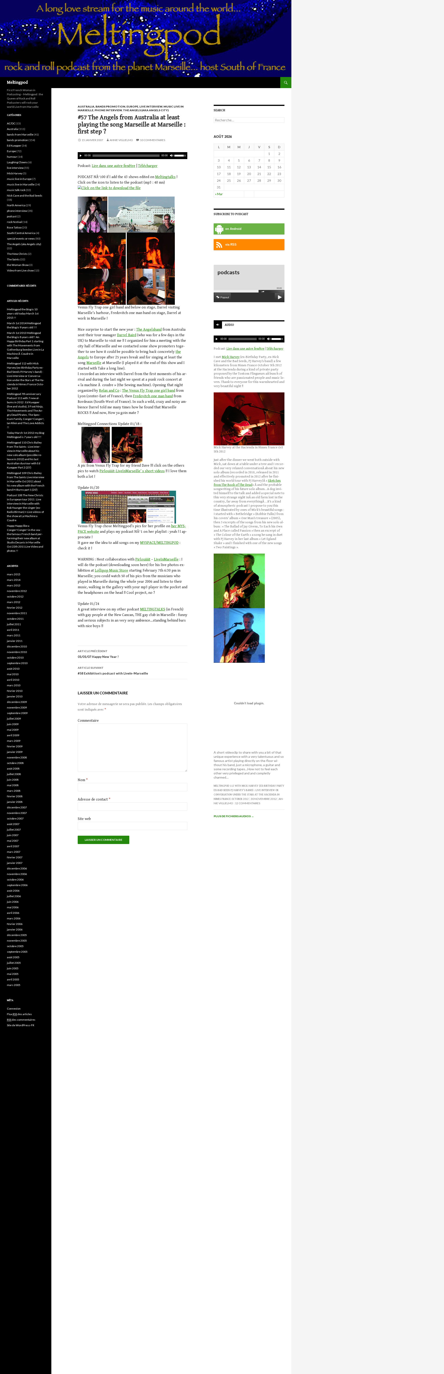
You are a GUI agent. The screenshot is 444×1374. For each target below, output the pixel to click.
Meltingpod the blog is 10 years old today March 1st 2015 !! (23, 313)
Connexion (14, 1008)
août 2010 (13, 668)
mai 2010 (12, 674)
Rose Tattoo (14, 227)
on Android (233, 229)
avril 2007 (13, 846)
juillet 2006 (14, 896)
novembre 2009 (17, 707)
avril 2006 (13, 913)
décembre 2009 (17, 702)
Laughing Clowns (17, 162)
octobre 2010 (15, 657)
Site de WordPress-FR (20, 1025)
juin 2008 (12, 779)
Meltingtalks (165, 177)
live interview (150, 106)
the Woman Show (18, 265)
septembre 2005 (17, 951)
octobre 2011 (15, 618)
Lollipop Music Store (111, 570)
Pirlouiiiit (142, 559)
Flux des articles (19, 1014)
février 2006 (14, 924)
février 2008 (14, 796)
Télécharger (147, 166)
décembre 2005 (17, 935)
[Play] (81, 155)
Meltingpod (17, 82)
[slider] (180, 155)
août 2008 (13, 768)
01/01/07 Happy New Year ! (98, 654)
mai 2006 (12, 907)
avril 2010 (13, 679)
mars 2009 (13, 740)
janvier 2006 (14, 929)
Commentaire (88, 720)
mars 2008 (13, 790)
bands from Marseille (20, 134)
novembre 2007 (17, 813)
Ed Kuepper (14, 145)
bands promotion (110, 106)
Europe (132, 106)
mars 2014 (13, 580)
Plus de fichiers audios (234, 816)
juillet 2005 (14, 962)
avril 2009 (13, 735)
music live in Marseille (20, 184)
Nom (83, 780)
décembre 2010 (17, 646)
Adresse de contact (94, 799)
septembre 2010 (17, 663)
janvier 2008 (14, 802)
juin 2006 (12, 901)
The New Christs (17, 254)
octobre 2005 (15, 946)
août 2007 (13, 824)
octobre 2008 (15, 763)
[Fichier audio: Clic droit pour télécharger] (109, 188)
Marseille (93, 363)
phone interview (108, 110)
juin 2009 (12, 724)
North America (16, 205)
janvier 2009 (14, 752)
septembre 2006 (17, 885)
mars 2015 (13, 574)
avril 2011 (13, 630)
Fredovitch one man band (153, 396)
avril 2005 (13, 979)
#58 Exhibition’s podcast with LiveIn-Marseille (113, 670)
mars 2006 (13, 918)
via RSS (231, 244)
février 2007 (14, 857)
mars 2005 (13, 985)
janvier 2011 (14, 641)
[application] (132, 155)
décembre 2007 (17, 807)
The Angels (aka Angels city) (146, 110)
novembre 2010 (17, 652)
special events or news (21, 238)
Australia (86, 106)
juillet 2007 (14, 829)
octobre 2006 (15, 879)
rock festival (14, 222)
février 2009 (14, 746)
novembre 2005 (17, 940)
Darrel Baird (126, 335)
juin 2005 (12, 968)
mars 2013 (13, 585)
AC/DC (11, 123)
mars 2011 (13, 635)
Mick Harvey (231, 357)
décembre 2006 (17, 868)
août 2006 (13, 890)
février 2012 (14, 607)
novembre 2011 (17, 613)
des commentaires (21, 1019)
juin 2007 (12, 835)
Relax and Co (109, 390)
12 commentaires (247, 803)
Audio (229, 325)
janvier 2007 (14, 863)
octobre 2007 (15, 818)
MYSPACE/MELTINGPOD (159, 543)
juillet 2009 (14, 718)
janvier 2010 (14, 696)
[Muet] (171, 155)
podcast (12, 216)
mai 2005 (12, 974)
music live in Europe (19, 179)
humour (12, 156)
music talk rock (16, 190)
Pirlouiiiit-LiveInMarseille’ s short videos (132, 471)
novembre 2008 (17, 757)
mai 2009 (12, 729)
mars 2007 (13, 851)
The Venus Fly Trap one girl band (148, 390)
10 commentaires (152, 140)
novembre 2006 (17, 874)
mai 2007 (12, 840)
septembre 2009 (17, 713)
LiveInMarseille (166, 559)
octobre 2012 (15, 596)
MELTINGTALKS (152, 609)
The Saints (13, 259)
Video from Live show (20, 270)
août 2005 (13, 957)
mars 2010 (13, 685)
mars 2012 (13, 602)
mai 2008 (12, 785)
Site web (84, 819)
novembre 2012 (17, 591)
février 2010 (14, 691)
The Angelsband (149, 329)
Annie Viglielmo (121, 140)
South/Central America (21, 233)
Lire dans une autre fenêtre (113, 166)
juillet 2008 (14, 774)
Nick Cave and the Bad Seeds (24, 195)
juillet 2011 (14, 624)
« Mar (219, 194)
